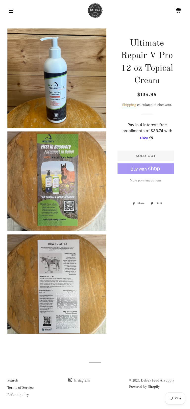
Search (12, 380)
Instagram (81, 380)
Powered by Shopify (144, 386)
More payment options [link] (146, 180)
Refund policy (18, 394)
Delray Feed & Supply (157, 380)
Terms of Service (20, 387)
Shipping (129, 104)
